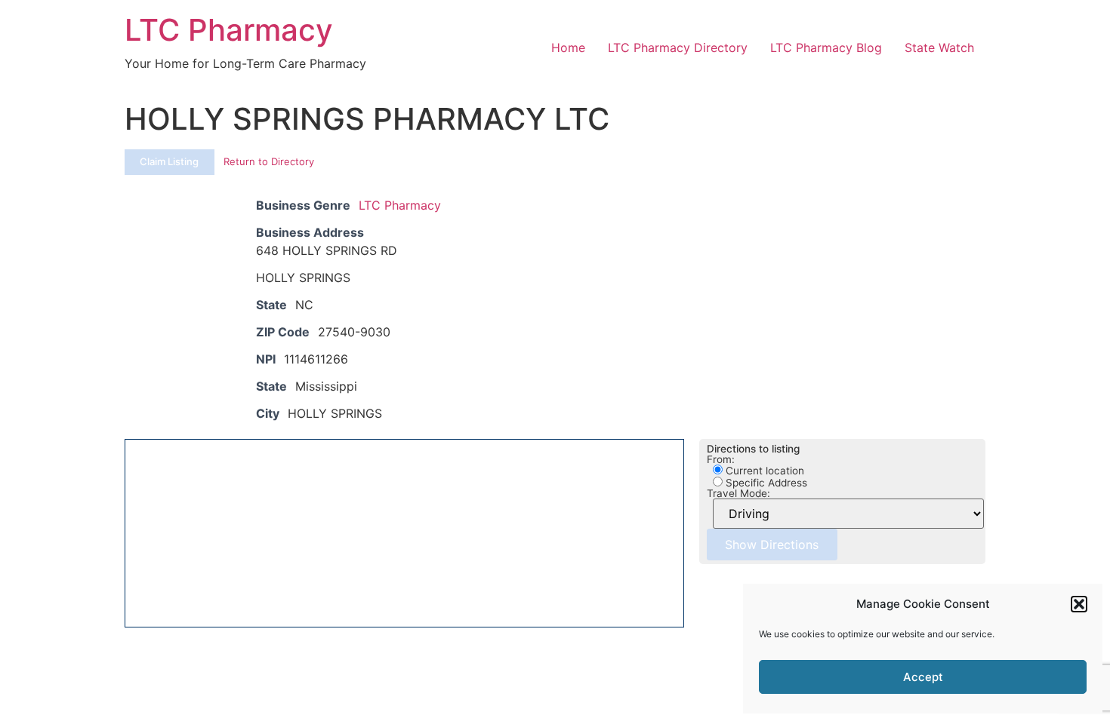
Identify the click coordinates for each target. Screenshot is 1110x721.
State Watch (939, 47)
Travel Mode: (738, 494)
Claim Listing (169, 161)
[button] (1079, 604)
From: (721, 460)
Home (568, 47)
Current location (763, 471)
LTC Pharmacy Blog (826, 47)
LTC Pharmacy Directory (678, 47)
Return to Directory (269, 161)
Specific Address (765, 483)
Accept (923, 677)
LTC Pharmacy (229, 29)
